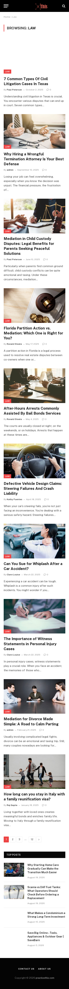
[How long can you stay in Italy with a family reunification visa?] (34, 771)
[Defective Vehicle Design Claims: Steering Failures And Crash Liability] (34, 461)
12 (32, 839)
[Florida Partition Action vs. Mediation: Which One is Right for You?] (34, 305)
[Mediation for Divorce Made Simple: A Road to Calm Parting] (34, 696)
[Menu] (6, 6)
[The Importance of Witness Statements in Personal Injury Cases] (34, 616)
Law (7, 71)
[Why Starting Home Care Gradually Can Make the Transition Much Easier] (14, 870)
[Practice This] (34, 6)
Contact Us (26, 969)
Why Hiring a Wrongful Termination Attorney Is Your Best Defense (34, 159)
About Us (44, 969)
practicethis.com (45, 978)
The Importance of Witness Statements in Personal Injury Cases (30, 644)
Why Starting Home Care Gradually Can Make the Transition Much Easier (43, 869)
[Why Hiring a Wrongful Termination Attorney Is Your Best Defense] (34, 131)
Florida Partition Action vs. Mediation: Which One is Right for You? (33, 333)
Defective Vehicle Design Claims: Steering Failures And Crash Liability (33, 488)
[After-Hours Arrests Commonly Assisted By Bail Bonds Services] (34, 385)
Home (7, 17)
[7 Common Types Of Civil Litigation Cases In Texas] (34, 56)
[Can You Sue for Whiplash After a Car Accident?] (34, 541)
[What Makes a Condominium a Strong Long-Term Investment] (14, 918)
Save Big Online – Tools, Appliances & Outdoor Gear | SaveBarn (45, 936)
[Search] (63, 6)
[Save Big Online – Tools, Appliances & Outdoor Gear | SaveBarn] (14, 938)
